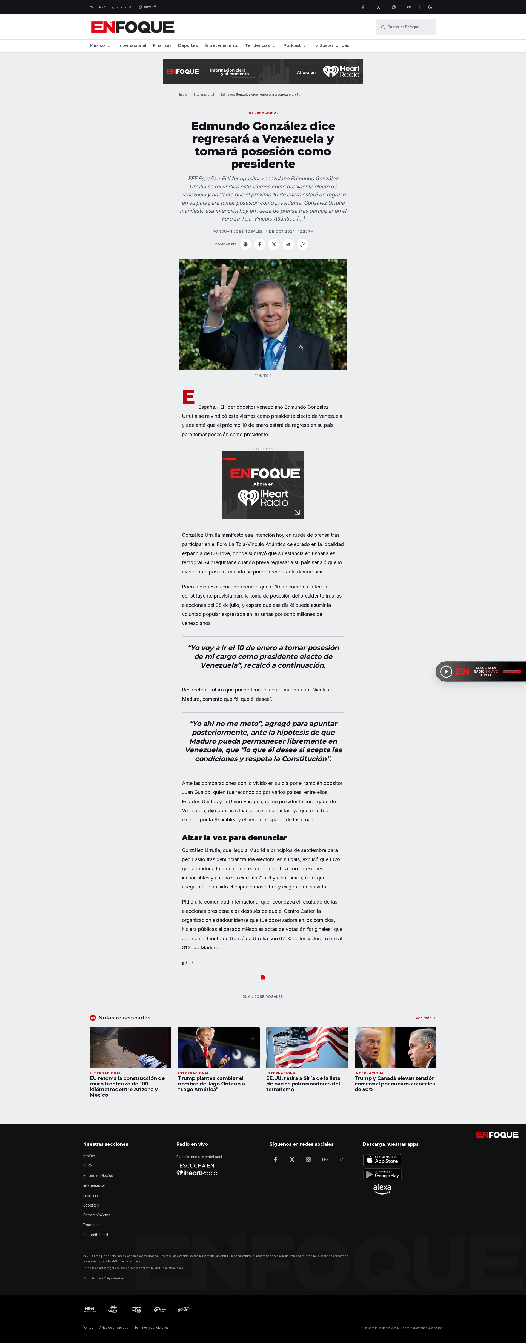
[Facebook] (363, 7)
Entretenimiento (221, 45)
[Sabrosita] (184, 1309)
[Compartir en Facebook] (260, 244)
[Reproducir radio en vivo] (446, 671)
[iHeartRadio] (197, 1169)
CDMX (87, 1165)
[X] (378, 7)
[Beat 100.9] (113, 1309)
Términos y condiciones (151, 1327)
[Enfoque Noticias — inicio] (132, 27)
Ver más (424, 1017)
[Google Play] (382, 1174)
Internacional (132, 45)
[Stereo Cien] (160, 1309)
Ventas (88, 1327)
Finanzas (162, 45)
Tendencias (257, 45)
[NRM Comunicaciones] (89, 1309)
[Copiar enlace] (302, 244)
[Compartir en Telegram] (288, 244)
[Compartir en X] (274, 244)
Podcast (292, 45)
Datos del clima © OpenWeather (104, 1278)
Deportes (188, 45)
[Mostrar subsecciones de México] (108, 46)
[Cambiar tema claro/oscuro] (430, 7)
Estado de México (98, 1175)
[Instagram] (394, 7)
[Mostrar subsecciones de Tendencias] (273, 46)
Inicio (183, 94)
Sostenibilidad (335, 45)
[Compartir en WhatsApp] (245, 244)
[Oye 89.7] (136, 1309)
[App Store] (382, 1159)
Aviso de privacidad (113, 1327)
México (97, 45)
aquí (218, 1156)
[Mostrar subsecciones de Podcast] (304, 46)
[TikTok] (341, 1159)
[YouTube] (409, 7)
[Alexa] (382, 1189)
